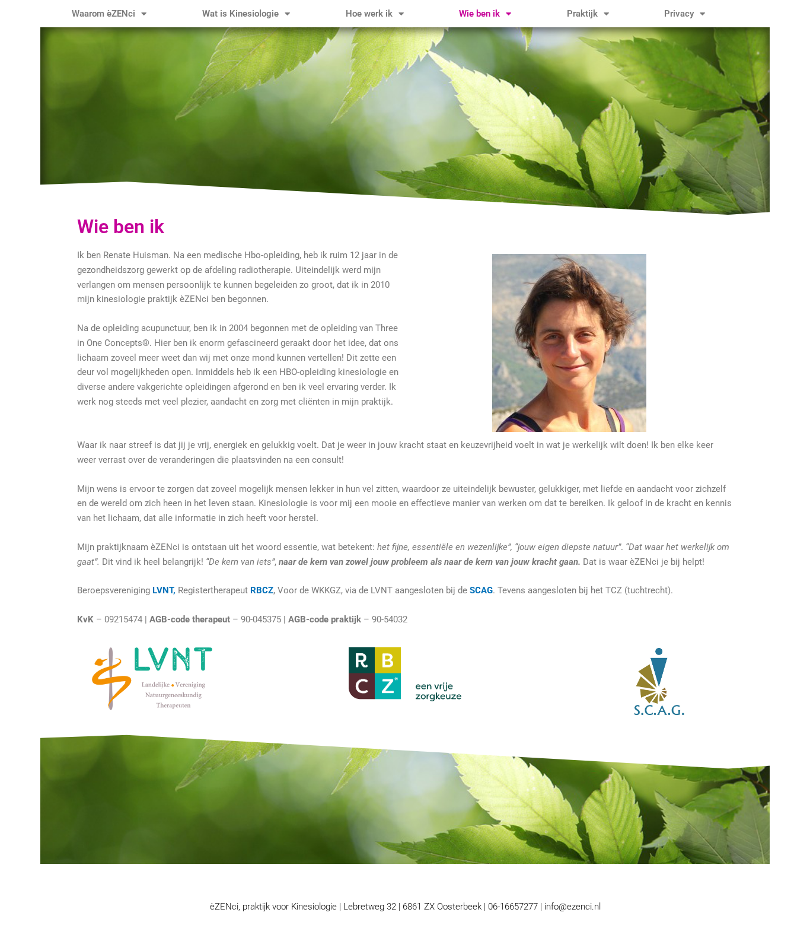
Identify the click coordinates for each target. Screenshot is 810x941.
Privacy (679, 13)
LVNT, (165, 590)
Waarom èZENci (103, 13)
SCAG (481, 590)
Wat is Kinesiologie (240, 13)
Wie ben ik (479, 13)
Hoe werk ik (369, 13)
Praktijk (582, 13)
